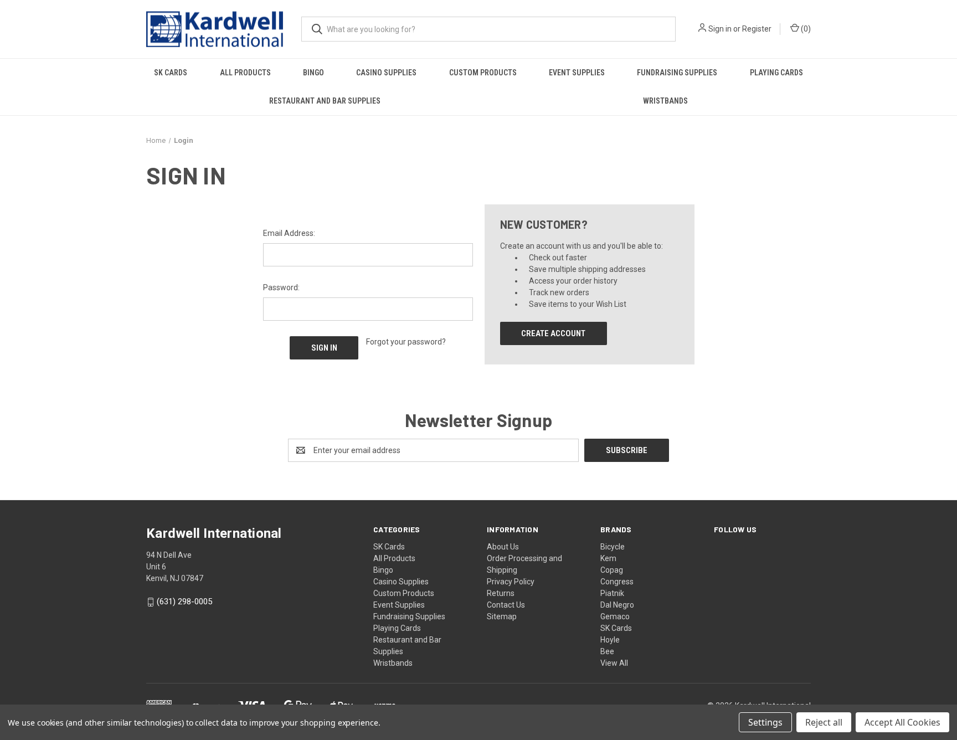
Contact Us (506, 604)
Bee (607, 651)
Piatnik (612, 593)
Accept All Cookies (902, 722)
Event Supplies (577, 72)
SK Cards (170, 72)
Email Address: (289, 233)
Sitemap (502, 616)
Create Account (553, 333)
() (805, 28)
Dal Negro (617, 604)
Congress (617, 581)
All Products (245, 72)
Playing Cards (776, 72)
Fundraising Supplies (677, 72)
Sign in (720, 28)
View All (614, 663)
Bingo (313, 72)
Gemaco (615, 616)
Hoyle (610, 639)
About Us (503, 546)
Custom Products (483, 72)
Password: (281, 287)
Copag (611, 570)
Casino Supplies (386, 72)
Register (756, 28)
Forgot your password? (406, 341)
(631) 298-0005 (184, 602)
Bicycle (612, 546)
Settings (765, 722)
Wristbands (665, 100)
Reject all (823, 722)
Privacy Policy (510, 581)
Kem (608, 558)
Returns (500, 593)
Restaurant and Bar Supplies (324, 100)
